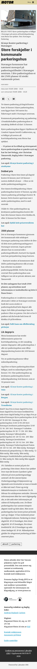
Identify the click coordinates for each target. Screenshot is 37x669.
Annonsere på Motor (12, 635)
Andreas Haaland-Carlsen (14, 613)
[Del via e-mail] (13, 99)
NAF (28, 627)
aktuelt (5, 544)
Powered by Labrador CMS (18, 665)
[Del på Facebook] (3, 99)
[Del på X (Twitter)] (8, 99)
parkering (15, 544)
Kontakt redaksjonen (12, 632)
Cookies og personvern (14, 651)
